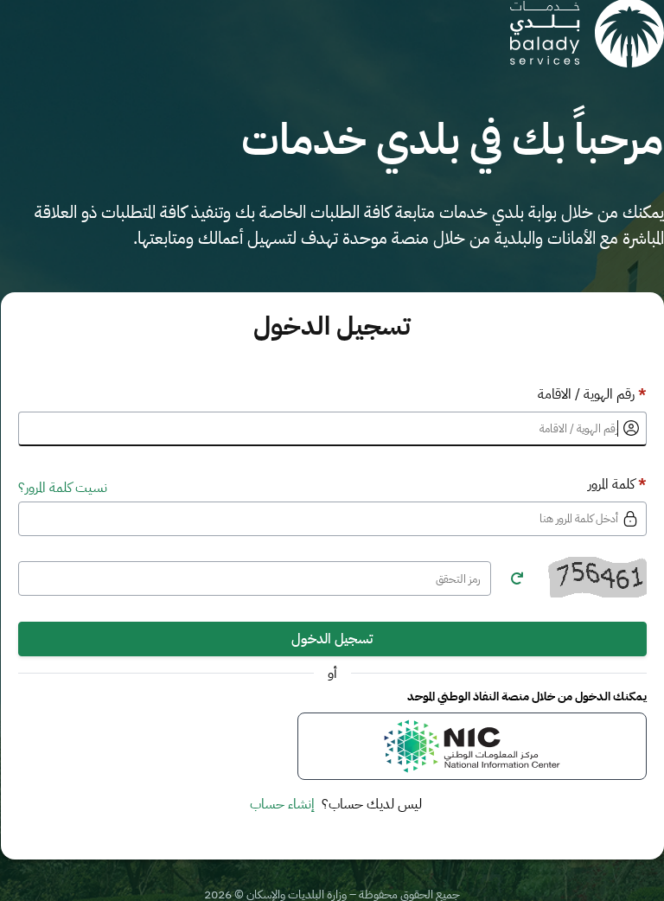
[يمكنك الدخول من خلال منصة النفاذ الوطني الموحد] (472, 746)
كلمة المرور (617, 484)
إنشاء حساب (282, 804)
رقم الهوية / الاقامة (592, 394)
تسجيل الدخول (332, 639)
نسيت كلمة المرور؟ (62, 487)
